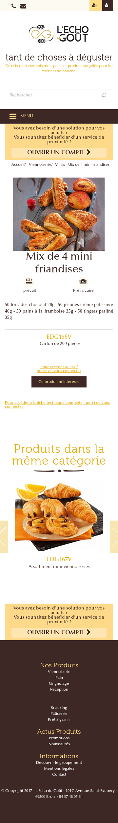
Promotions (59, 738)
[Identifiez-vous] (107, 5)
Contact (59, 775)
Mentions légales (59, 769)
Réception (59, 690)
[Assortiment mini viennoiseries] (59, 516)
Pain (59, 678)
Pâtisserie (59, 714)
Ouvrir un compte (57, 153)
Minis (59, 165)
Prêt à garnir (59, 720)
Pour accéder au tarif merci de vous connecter (59, 369)
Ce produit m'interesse (59, 382)
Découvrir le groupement (59, 763)
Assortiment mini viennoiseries (59, 567)
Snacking (59, 708)
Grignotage (59, 684)
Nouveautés (59, 744)
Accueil (18, 165)
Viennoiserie (40, 165)
